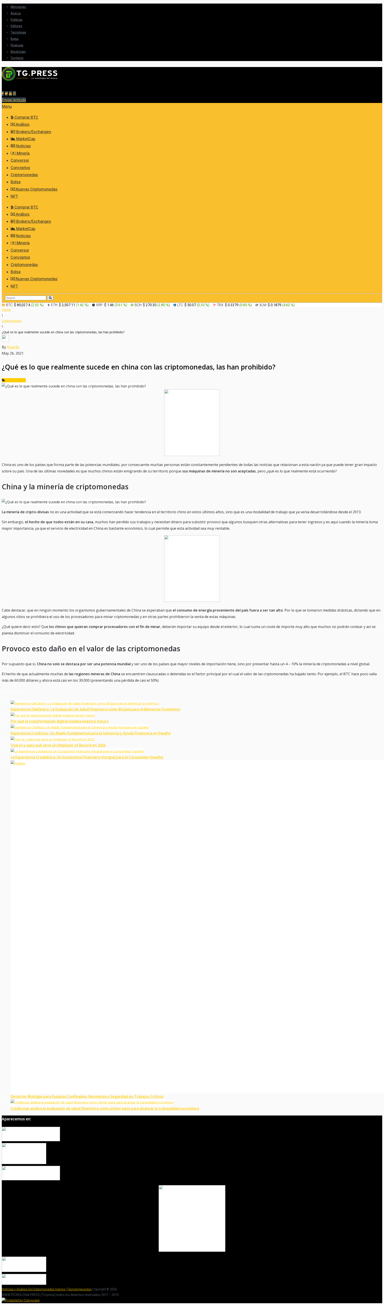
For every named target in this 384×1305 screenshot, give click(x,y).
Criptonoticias (16, 380)
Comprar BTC (26, 117)
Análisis (22, 124)
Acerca (16, 13)
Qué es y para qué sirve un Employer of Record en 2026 (58, 745)
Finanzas (17, 45)
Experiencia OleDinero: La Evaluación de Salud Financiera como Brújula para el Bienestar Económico (95, 709)
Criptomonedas (24, 174)
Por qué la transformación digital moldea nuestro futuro (59, 721)
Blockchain (18, 51)
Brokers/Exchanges (33, 131)
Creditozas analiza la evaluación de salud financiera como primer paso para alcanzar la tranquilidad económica (105, 1108)
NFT (14, 196)
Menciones (18, 7)
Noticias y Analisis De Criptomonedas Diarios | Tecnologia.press (47, 1289)
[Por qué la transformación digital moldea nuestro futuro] (53, 715)
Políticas (16, 20)
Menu (7, 106)
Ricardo (13, 347)
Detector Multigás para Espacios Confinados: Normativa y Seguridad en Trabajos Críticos (87, 1096)
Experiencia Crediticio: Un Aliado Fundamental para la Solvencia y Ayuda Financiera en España (90, 733)
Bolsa (14, 39)
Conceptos (20, 167)
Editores (16, 26)
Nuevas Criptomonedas (36, 189)
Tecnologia (18, 32)
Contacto (17, 58)
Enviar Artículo (14, 99)
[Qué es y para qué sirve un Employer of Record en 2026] (52, 739)
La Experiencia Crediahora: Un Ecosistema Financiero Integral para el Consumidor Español (87, 757)
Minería (23, 153)
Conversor (20, 160)
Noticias (23, 146)
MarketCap (25, 138)
